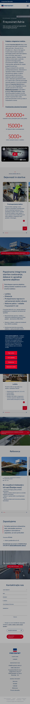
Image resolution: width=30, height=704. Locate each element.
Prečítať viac (11, 362)
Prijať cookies (11, 353)
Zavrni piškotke (11, 357)
